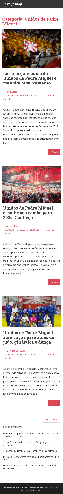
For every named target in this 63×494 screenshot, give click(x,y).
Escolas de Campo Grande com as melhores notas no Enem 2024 (30, 467)
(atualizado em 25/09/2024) (23, 229)
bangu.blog (13, 4)
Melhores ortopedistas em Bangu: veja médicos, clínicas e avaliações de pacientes (31, 435)
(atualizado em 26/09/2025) (23, 95)
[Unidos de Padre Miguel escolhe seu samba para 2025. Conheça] (31, 184)
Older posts (51, 419)
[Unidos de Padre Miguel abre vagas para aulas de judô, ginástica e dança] (31, 311)
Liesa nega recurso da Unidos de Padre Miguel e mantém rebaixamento (29, 78)
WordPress (37, 490)
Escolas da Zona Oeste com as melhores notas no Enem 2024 (31, 458)
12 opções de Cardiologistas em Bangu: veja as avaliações (26, 443)
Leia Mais (54, 152)
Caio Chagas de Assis (15, 350)
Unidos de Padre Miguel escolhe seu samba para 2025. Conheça (28, 212)
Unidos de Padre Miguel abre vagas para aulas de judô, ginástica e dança (28, 337)
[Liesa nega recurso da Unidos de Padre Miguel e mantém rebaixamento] (31, 48)
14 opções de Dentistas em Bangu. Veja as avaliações (30, 450)
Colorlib (56, 487)
